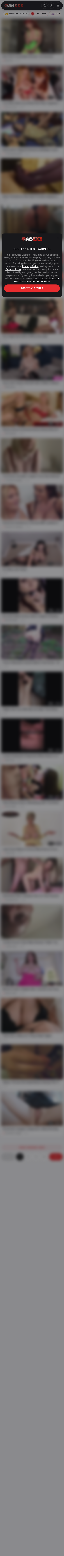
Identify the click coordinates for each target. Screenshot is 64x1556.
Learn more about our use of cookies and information (36, 280)
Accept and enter (32, 288)
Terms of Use (13, 269)
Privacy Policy (30, 266)
